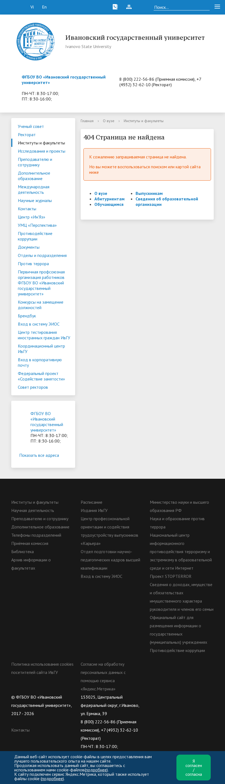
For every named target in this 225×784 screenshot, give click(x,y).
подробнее (96, 769)
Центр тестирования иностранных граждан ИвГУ (44, 334)
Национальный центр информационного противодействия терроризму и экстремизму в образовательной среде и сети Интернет (181, 551)
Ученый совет (31, 126)
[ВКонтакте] (154, 697)
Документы (29, 247)
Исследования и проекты (41, 151)
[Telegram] (186, 697)
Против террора (33, 263)
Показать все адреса (39, 455)
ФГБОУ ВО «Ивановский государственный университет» (46, 422)
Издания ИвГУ (94, 510)
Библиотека (22, 551)
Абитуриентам (109, 198)
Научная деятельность (32, 510)
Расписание (91, 502)
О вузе (108, 120)
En (44, 7)
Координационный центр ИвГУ (41, 348)
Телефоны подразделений (36, 535)
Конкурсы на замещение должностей (40, 304)
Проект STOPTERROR (171, 576)
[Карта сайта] (129, 7)
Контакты (27, 208)
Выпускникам (149, 193)
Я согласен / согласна (193, 767)
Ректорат (27, 134)
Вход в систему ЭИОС (39, 324)
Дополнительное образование (34, 175)
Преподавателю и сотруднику (35, 161)
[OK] (165, 697)
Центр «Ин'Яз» (31, 217)
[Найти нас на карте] (143, 7)
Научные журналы (35, 200)
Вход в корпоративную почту (40, 362)
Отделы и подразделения (42, 255)
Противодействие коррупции (35, 236)
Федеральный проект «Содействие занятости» (41, 376)
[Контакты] (115, 7)
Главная (87, 120)
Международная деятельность (33, 189)
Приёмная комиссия (29, 543)
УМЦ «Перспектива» (37, 225)
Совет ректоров (33, 387)
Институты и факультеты (41, 142)
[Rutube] (175, 697)
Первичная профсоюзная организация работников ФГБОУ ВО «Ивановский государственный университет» (41, 282)
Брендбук (27, 315)
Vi (32, 7)
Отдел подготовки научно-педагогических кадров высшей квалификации (110, 560)
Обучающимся (108, 204)
